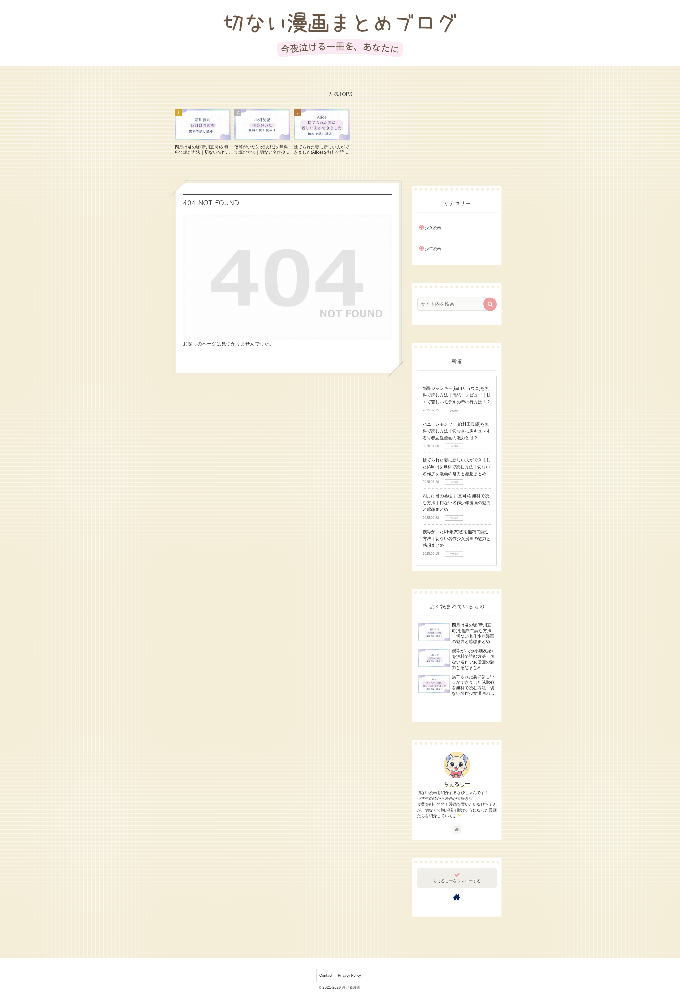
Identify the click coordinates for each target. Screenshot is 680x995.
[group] (202, 134)
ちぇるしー (457, 784)
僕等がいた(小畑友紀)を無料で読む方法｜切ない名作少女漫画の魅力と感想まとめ (457, 538)
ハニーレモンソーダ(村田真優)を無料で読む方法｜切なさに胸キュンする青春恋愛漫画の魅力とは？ (457, 431)
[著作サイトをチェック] (456, 829)
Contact (325, 975)
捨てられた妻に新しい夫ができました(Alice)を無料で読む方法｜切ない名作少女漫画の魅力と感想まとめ (457, 467)
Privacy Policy (349, 975)
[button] (490, 304)
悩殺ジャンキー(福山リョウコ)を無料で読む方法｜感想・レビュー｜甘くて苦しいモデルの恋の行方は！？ (457, 395)
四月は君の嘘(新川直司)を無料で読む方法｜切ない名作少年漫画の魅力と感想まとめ (457, 503)
